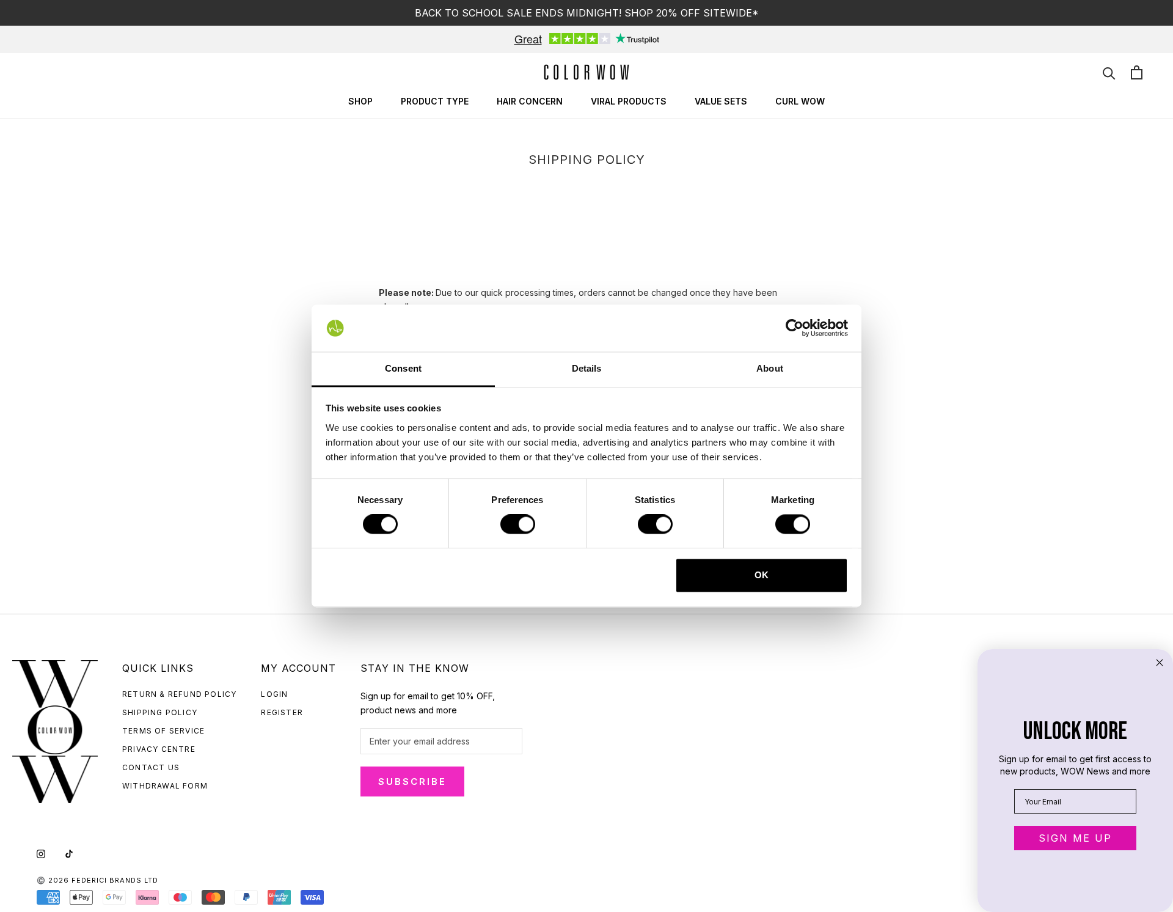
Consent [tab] (403, 368)
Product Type (435, 101)
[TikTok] (69, 853)
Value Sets (721, 101)
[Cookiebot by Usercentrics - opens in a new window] (794, 328)
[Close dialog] (1159, 662)
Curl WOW (800, 101)
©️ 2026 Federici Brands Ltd (97, 880)
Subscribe (412, 781)
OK (762, 575)
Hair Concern (530, 101)
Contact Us (151, 767)
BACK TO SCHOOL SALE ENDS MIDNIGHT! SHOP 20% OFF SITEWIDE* (587, 13)
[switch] (517, 524)
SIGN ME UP (1075, 838)
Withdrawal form (165, 785)
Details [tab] (587, 368)
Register (282, 712)
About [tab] (769, 368)
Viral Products (629, 101)
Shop (360, 101)
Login (274, 694)
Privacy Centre (159, 749)
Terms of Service (163, 730)
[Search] (1109, 72)
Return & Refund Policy (179, 694)
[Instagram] (41, 853)
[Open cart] (1136, 72)
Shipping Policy (159, 712)
